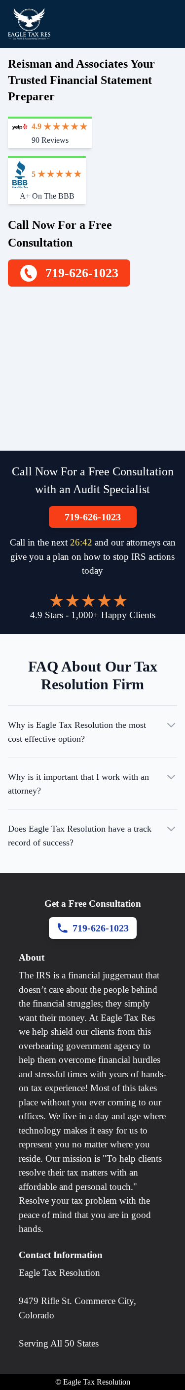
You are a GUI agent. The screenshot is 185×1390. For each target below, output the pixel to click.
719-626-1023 (93, 516)
